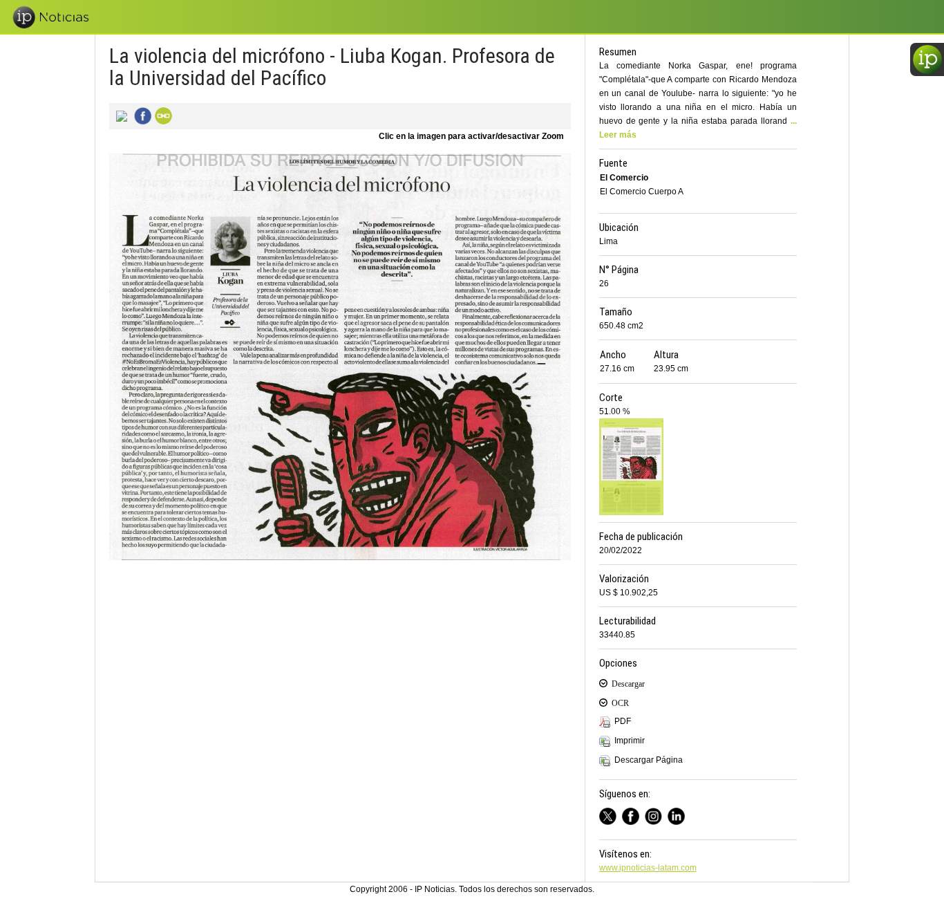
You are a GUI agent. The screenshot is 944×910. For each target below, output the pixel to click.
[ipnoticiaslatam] (656, 814)
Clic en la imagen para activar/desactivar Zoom (471, 136)
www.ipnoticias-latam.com (648, 868)
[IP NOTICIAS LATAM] (610, 814)
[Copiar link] (161, 114)
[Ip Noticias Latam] (633, 814)
